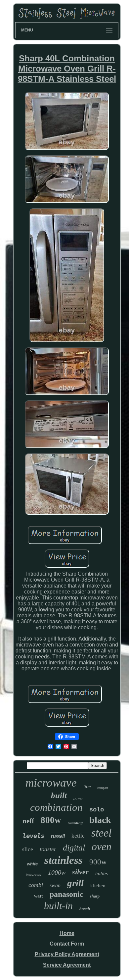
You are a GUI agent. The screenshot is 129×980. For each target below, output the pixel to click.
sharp (95, 896)
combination (56, 807)
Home (67, 933)
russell (58, 836)
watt (38, 896)
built (59, 795)
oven (101, 846)
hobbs (101, 873)
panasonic (66, 894)
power (78, 798)
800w (51, 820)
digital (74, 847)
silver (80, 872)
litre (87, 786)
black (100, 820)
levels (33, 835)
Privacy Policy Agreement (67, 954)
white (32, 863)
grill (75, 883)
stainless (63, 860)
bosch (84, 908)
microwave (51, 782)
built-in (58, 905)
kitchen (98, 885)
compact (102, 788)
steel (101, 833)
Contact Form (67, 944)
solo (96, 809)
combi (35, 885)
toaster (48, 849)
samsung (75, 822)
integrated (33, 874)
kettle (78, 836)
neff (28, 821)
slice (27, 849)
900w (98, 862)
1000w (56, 872)
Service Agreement (67, 965)
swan (55, 885)
